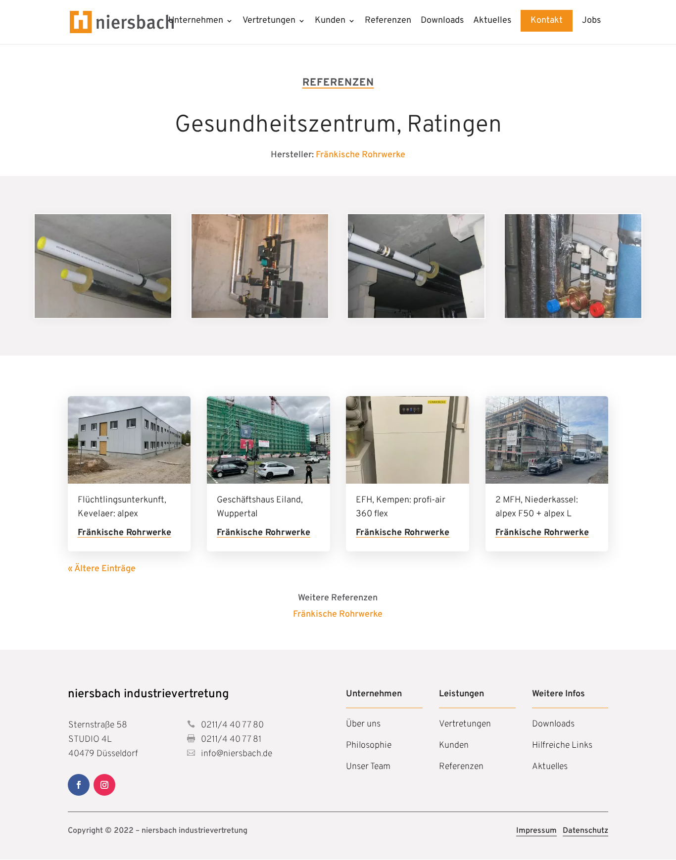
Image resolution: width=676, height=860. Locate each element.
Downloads (442, 21)
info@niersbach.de (235, 754)
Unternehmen (195, 21)
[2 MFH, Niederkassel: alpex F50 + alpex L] (547, 440)
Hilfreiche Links (562, 745)
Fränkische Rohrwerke (360, 155)
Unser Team (368, 766)
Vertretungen (268, 21)
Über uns (363, 724)
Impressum (536, 831)
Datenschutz (585, 831)
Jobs (591, 21)
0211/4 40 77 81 (230, 739)
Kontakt (547, 20)
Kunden (330, 21)
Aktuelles (492, 21)
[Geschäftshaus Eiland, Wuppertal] (268, 440)
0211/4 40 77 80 (231, 725)
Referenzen (388, 21)
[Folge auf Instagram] (104, 785)
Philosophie (368, 745)
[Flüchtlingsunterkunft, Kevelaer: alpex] (129, 440)
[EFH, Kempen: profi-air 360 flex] (407, 440)
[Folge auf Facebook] (79, 785)
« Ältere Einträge (102, 569)
